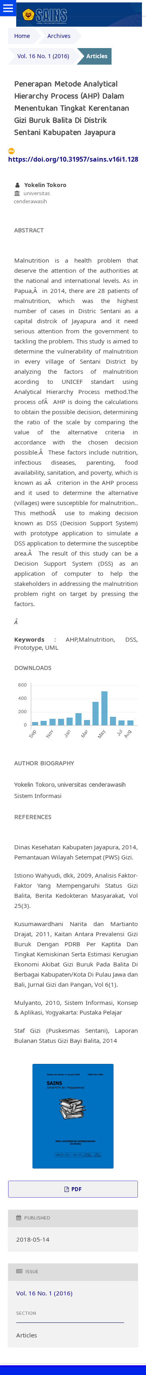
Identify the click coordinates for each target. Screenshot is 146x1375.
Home (22, 36)
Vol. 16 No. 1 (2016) (43, 56)
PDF (76, 1189)
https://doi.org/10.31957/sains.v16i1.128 (73, 159)
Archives (59, 36)
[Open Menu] (8, 8)
